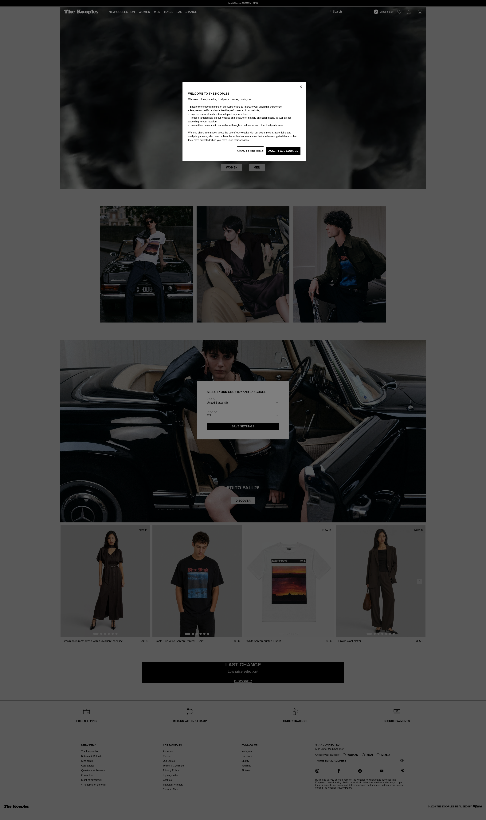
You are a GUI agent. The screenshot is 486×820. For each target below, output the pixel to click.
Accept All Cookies (283, 150)
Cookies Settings (250, 150)
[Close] (301, 86)
